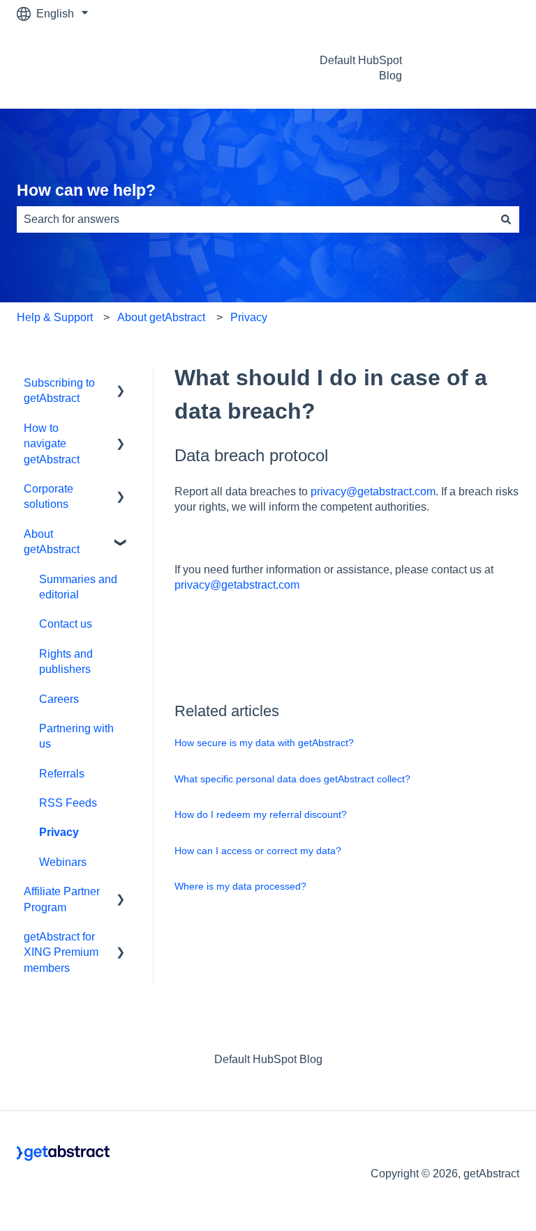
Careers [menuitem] (59, 699)
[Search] (506, 219)
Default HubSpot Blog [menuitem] (268, 1059)
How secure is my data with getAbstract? (264, 742)
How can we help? (86, 190)
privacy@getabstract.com (372, 491)
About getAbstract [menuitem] (52, 541)
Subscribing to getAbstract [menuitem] (59, 390)
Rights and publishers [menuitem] (66, 661)
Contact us (480, 67)
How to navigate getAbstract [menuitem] (52, 443)
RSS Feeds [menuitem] (68, 803)
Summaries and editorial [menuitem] (78, 587)
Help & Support (55, 317)
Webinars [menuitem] (63, 862)
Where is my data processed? (240, 886)
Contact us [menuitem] (65, 624)
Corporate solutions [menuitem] (48, 496)
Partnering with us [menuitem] (76, 736)
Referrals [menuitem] (61, 774)
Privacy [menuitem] (59, 832)
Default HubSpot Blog (361, 68)
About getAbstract (161, 317)
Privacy (248, 317)
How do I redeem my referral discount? (260, 814)
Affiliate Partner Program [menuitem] (62, 899)
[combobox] (255, 219)
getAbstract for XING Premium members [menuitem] (61, 952)
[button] (121, 384)
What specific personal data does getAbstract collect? (292, 778)
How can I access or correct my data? (257, 850)
